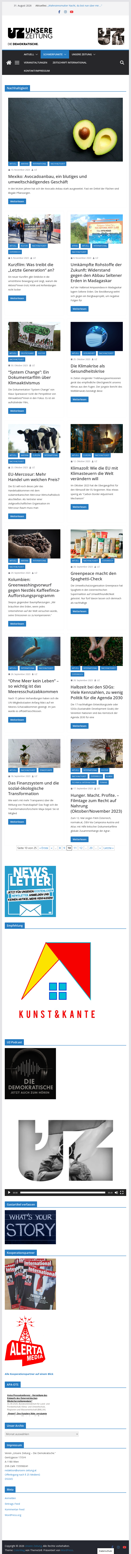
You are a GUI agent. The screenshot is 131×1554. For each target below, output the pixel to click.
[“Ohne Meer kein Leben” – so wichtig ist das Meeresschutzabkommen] (34, 651)
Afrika (75, 246)
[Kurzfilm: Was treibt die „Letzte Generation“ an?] (34, 228)
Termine (103, 782)
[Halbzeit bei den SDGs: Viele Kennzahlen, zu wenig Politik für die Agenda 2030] (97, 651)
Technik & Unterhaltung (83, 782)
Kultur (24, 246)
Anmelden (10, 1498)
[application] (65, 1150)
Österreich (15, 252)
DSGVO (9, 1478)
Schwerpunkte (53, 54)
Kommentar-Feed (14, 1509)
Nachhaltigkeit (58, 164)
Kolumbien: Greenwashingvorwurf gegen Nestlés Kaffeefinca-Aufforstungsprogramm (34, 587)
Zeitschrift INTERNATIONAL (70, 62)
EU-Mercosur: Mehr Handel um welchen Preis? (34, 476)
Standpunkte (46, 770)
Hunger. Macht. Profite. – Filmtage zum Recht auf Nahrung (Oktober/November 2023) (96, 803)
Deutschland (27, 353)
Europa (36, 455)
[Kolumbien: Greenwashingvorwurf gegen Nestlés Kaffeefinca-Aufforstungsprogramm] (34, 543)
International (39, 164)
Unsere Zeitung (82, 54)
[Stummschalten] (116, 1192)
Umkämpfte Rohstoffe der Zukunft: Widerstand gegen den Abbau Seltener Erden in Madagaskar (96, 272)
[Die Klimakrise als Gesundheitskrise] (97, 336)
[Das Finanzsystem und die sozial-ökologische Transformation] (34, 753)
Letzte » (109, 848)
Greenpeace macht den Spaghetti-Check (93, 575)
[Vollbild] (121, 1192)
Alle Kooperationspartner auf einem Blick (29, 1374)
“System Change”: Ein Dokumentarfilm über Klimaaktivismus (29, 377)
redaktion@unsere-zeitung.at (21, 1470)
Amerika (24, 164)
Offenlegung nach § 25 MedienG (22, 1474)
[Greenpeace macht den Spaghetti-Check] (97, 543)
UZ (35, 169)
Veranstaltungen (35, 62)
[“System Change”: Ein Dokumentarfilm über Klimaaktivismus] (34, 336)
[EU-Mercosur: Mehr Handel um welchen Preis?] (34, 438)
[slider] (62, 1192)
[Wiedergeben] (9, 1192)
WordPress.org (13, 1515)
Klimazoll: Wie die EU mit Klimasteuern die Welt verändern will (94, 473)
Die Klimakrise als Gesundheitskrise (88, 368)
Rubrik (109, 776)
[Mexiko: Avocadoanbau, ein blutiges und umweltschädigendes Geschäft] (65, 130)
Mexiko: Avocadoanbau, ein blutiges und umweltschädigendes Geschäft (47, 178)
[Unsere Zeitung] (65, 26)
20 (90, 848)
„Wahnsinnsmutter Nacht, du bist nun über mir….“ (75, 6)
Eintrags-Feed (12, 1503)
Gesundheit (89, 353)
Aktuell (29, 54)
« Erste (43, 848)
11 (75, 848)
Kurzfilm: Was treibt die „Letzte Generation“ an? (31, 267)
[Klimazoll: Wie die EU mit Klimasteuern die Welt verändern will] (97, 438)
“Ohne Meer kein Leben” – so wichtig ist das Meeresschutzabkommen (33, 686)
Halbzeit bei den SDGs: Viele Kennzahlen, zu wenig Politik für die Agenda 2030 (97, 692)
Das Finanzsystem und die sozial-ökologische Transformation (33, 788)
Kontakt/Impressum (37, 70)
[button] (36, 54)
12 (80, 848)
